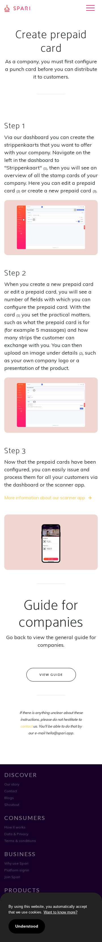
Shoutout (11, 804)
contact (26, 726)
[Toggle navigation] (90, 8)
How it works (15, 827)
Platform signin (16, 870)
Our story (11, 784)
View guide (51, 674)
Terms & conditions (20, 841)
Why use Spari (16, 863)
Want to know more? (60, 912)
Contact (10, 791)
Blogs (9, 798)
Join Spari (12, 877)
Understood (26, 926)
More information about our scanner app (45, 497)
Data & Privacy (16, 834)
